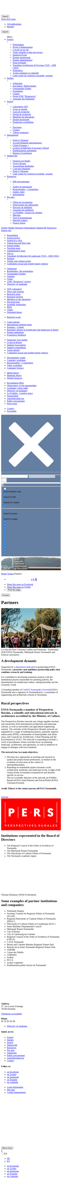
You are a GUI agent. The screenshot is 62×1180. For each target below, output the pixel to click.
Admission (17, 83)
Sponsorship (12, 396)
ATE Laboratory (14, 289)
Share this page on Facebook (20, 584)
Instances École (20, 55)
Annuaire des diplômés (23, 210)
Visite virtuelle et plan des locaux (28, 52)
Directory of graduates (17, 284)
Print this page (14, 590)
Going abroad (13, 322)
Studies (10, 78)
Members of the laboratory (19, 299)
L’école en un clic (21, 50)
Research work (14, 317)
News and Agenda (15, 291)
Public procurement (16, 401)
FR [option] (8, 1158)
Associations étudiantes (23, 166)
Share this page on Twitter (19, 587)
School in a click (14, 240)
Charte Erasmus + (21, 145)
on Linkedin (12, 1082)
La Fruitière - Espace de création (27, 212)
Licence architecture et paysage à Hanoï (31, 148)
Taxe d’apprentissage (22, 218)
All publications (14, 24)
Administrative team (16, 251)
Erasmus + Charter (15, 327)
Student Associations (16, 345)
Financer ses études (21, 161)
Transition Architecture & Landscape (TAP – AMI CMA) (33, 256)
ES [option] (8, 1161)
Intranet (10, 26)
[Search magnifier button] (4, 480)
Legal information (15, 1087)
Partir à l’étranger (20, 140)
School (10, 39)
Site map (11, 1090)
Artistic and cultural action (19, 261)
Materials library (14, 375)
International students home (19, 324)
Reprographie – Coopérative (25, 189)
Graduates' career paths (17, 388)
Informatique (18, 194)
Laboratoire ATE (20, 106)
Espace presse (19, 223)
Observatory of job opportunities (21, 385)
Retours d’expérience (22, 153)
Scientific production (16, 304)
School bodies (13, 245)
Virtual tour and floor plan (19, 243)
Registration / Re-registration (20, 271)
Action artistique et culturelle (26, 73)
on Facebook (13, 1072)
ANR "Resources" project (19, 281)
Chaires (16, 93)
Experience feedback (16, 335)
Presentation (12, 235)
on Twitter (11, 1074)
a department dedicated (24, 667)
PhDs (9, 307)
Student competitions (16, 347)
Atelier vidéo (19, 192)
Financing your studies (17, 340)
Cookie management (16, 1092)
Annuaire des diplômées (24, 99)
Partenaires (18, 70)
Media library (13, 373)
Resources (11, 176)
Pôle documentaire (21, 181)
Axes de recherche (21, 112)
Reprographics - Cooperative (20, 363)
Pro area (10, 197)
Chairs (10, 279)
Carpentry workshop (16, 360)
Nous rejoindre (19, 62)
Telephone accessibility (11, 1014)
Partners (10, 258)
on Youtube (12, 1079)
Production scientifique (23, 122)
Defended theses (14, 312)
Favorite (5, 595)
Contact (10, 408)
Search (5, 16)
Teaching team (13, 248)
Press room (12, 403)
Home (4, 574)
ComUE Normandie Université (36, 689)
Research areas (13, 294)
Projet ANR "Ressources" (24, 96)
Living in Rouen (14, 342)
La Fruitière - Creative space (20, 393)
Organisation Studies (16, 274)
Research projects (15, 297)
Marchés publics (20, 220)
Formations (18, 91)
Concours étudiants (21, 168)
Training (11, 276)
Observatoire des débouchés (25, 205)
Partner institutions (15, 332)
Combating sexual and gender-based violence (27, 264)
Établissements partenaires (24, 150)
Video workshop (14, 365)
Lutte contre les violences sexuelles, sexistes (33, 75)
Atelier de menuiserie (22, 187)
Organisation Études (22, 88)
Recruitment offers (15, 383)
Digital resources (14, 378)
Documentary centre (16, 357)
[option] (34, 1158)
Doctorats (17, 127)
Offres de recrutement (22, 202)
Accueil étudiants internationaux (27, 143)
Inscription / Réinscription (24, 86)
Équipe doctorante (21, 119)
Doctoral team (13, 302)
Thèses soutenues (21, 132)
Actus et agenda (20, 109)
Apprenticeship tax (15, 398)
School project (13, 238)
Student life (12, 156)
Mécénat (16, 215)
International (12, 135)
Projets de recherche (22, 114)
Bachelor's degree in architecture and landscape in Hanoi (32, 330)
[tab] (4, 228)
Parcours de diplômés (22, 207)
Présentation (18, 44)
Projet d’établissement (23, 47)
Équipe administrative (22, 60)
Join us (10, 253)
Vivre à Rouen (19, 163)
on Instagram (13, 1077)
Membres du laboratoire (23, 117)
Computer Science (15, 368)
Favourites (11, 411)
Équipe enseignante (21, 57)
